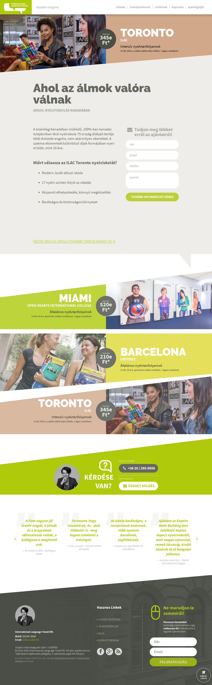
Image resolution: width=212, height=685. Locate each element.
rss (118, 651)
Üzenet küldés (141, 486)
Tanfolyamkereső (139, 7)
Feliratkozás (173, 662)
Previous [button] (13, 538)
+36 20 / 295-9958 (141, 468)
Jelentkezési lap (108, 626)
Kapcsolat (178, 7)
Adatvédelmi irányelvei (65, 658)
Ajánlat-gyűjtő (203, 677)
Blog (101, 633)
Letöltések (161, 7)
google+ (109, 651)
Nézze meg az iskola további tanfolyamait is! (72, 241)
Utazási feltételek (109, 619)
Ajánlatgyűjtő (196, 7)
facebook (100, 651)
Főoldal (120, 7)
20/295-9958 (29, 636)
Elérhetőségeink (109, 640)
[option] (39, 534)
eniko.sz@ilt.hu (30, 640)
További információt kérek (152, 197)
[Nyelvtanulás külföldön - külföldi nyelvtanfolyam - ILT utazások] (16, 7)
